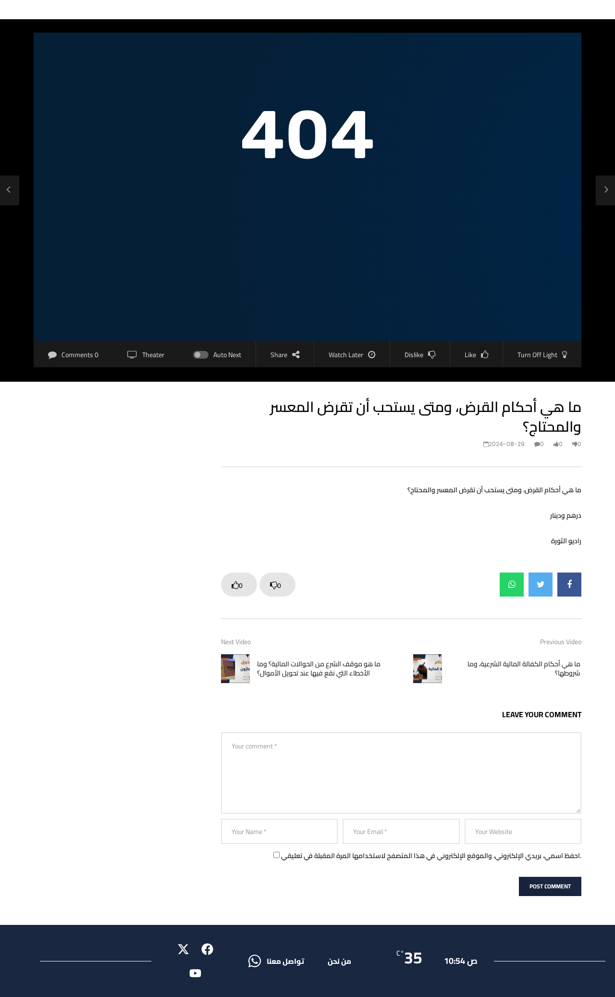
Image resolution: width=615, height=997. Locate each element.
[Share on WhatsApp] (512, 585)
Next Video (236, 642)
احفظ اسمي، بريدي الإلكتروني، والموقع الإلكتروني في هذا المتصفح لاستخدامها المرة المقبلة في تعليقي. (431, 855)
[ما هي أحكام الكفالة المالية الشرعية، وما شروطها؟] (605, 190)
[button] (285, 961)
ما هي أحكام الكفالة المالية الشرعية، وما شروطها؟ (523, 668)
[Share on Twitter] (541, 585)
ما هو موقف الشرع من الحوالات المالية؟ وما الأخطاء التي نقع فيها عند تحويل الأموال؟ (319, 668)
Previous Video (560, 642)
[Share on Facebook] (569, 585)
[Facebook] (208, 949)
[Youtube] (196, 973)
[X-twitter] (184, 949)
